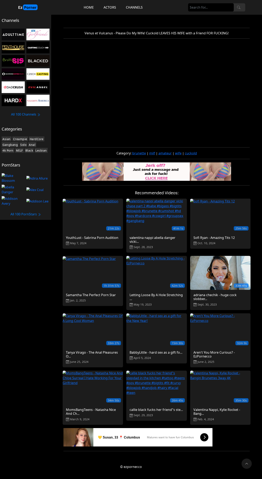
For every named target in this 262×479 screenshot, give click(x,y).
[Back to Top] (247, 464)
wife (178, 153)
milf (152, 153)
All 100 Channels (24, 114)
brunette (139, 153)
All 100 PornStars (24, 214)
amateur (165, 153)
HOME (89, 7)
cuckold (191, 153)
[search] (239, 7)
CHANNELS (134, 7)
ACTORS (110, 7)
